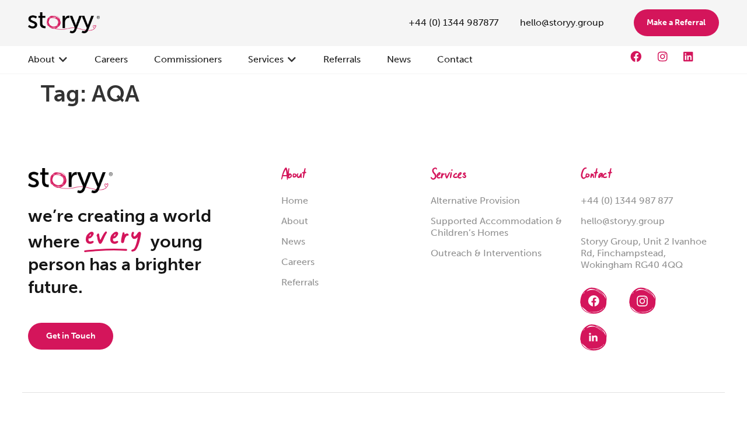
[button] (48, 59)
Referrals (300, 282)
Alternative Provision (475, 200)
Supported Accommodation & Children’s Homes (496, 226)
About (293, 175)
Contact (596, 175)
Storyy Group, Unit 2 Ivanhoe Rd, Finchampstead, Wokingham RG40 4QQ (644, 253)
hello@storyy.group (623, 220)
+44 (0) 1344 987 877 (627, 200)
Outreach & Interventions (486, 253)
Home (294, 200)
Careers (298, 261)
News (293, 241)
